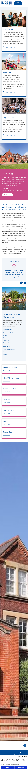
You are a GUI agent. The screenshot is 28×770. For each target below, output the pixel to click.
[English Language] (12, 338)
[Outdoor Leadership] (12, 349)
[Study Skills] (12, 343)
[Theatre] (12, 357)
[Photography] (12, 352)
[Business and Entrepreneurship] (12, 333)
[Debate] (12, 335)
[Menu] (25, 3)
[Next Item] (24, 745)
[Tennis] (12, 354)
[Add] (14, 373)
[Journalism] (12, 340)
